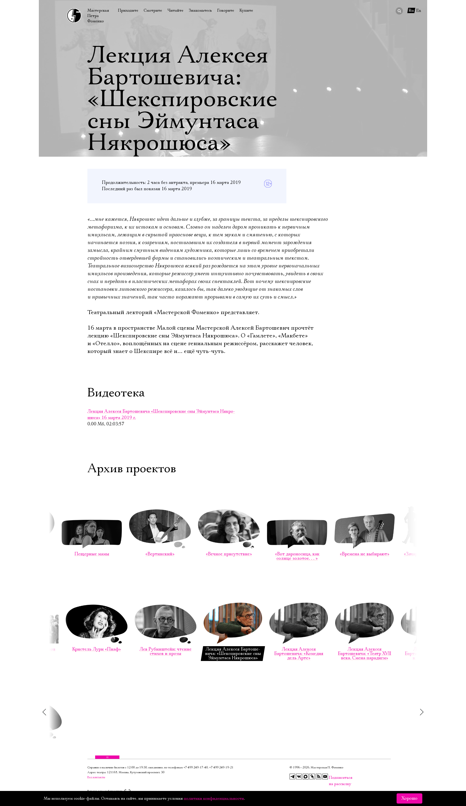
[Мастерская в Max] (305, 777)
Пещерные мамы (92, 554)
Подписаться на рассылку (332, 777)
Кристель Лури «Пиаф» (96, 649)
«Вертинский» (160, 554)
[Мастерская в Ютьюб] (325, 777)
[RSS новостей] (319, 777)
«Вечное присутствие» (229, 554)
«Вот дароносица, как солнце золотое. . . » (297, 556)
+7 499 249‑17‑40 (195, 767)
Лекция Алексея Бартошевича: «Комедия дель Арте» (298, 654)
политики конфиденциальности (214, 798)
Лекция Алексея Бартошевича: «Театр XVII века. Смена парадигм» (364, 654)
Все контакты (96, 777)
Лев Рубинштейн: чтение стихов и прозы (165, 651)
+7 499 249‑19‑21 (221, 767)
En (418, 10)
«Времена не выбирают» (364, 554)
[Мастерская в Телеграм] (292, 777)
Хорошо (409, 798)
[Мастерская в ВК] (299, 777)
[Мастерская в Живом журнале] (312, 777)
